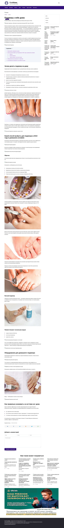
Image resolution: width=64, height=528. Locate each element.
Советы (15, 7)
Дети (20, 7)
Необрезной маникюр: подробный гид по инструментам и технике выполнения (24, 480)
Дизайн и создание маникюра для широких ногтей (52, 479)
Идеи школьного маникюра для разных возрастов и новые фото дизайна (53, 464)
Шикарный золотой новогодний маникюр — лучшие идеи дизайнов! (38, 479)
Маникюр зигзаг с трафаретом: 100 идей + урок (38, 463)
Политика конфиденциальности (9, 524)
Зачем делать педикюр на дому (13, 51)
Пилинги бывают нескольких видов (16, 57)
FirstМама (13, 2)
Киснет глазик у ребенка (53, 41)
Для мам (11, 7)
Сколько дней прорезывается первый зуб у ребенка (54, 46)
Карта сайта (29, 7)
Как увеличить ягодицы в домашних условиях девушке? (54, 32)
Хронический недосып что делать (54, 27)
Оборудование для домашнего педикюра (15, 58)
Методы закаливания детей (54, 58)
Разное (23, 7)
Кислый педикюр (13, 55)
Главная (6, 7)
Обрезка (11, 54)
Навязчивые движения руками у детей (54, 63)
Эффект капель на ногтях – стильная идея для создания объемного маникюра (10, 480)
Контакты (35, 7)
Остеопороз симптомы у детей (54, 52)
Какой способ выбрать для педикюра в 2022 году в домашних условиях (21, 52)
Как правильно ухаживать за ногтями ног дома (16, 60)
